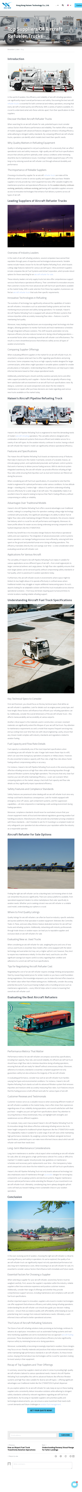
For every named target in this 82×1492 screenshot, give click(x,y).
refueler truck (49, 175)
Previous (12, 1445)
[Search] (63, 5)
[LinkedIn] (66, 1456)
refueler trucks (13, 103)
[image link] (7, 5)
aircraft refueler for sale (43, 274)
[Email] (71, 1456)
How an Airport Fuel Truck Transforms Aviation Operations (21, 1448)
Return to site (13, 1456)
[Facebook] (56, 1456)
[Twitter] (61, 1456)
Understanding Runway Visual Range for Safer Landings (58, 1448)
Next (43, 1445)
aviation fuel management (50, 1404)
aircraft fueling (67, 1334)
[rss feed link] (73, 1456)
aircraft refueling (22, 435)
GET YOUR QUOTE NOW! (41, 1410)
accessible (48, 1174)
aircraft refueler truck (21, 292)
